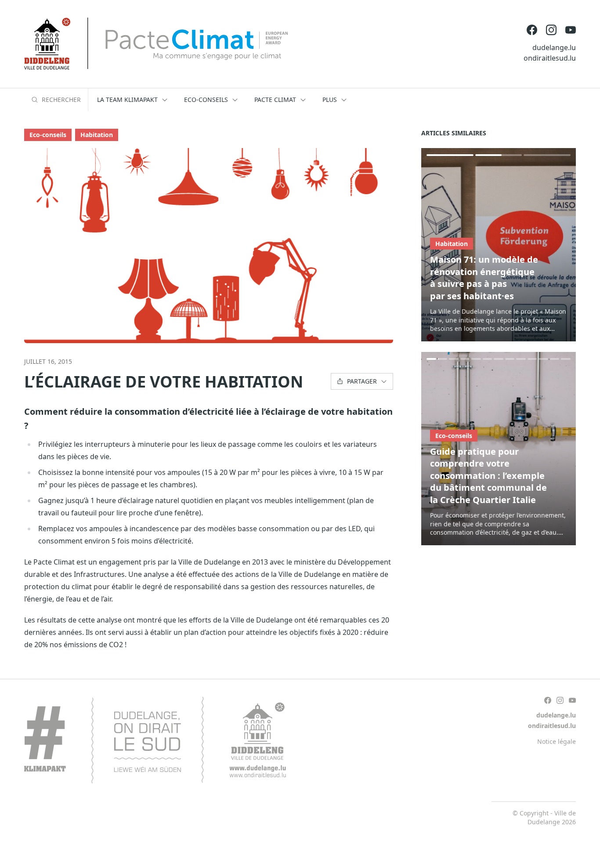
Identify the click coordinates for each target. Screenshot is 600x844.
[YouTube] (570, 30)
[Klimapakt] (155, 740)
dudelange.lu (554, 47)
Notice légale (556, 741)
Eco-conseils (47, 134)
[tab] (450, 155)
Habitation (96, 134)
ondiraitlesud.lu (550, 58)
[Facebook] (532, 30)
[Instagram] (551, 30)
